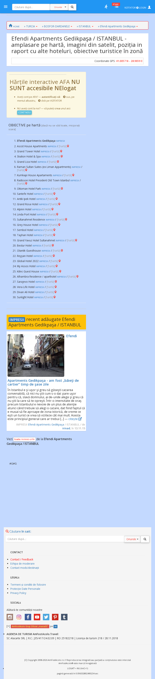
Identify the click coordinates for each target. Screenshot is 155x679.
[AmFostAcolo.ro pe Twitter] (47, 616)
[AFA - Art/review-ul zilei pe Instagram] (11, 616)
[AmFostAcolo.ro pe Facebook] (29, 616)
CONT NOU (24, 112)
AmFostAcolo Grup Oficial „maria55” (30, 626)
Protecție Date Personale (25, 589)
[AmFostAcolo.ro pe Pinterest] (56, 616)
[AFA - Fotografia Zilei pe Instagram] (20, 616)
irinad (66, 428)
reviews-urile (24, 439)
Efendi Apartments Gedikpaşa (46, 424)
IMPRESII (16, 319)
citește (73, 419)
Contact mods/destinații (24, 567)
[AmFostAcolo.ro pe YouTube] (38, 616)
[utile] (106, 6)
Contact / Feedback (21, 559)
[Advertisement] (77, 492)
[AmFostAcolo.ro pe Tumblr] (65, 616)
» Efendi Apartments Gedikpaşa (116, 26)
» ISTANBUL (84, 26)
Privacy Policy (18, 593)
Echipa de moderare (22, 563)
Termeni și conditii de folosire (28, 584)
